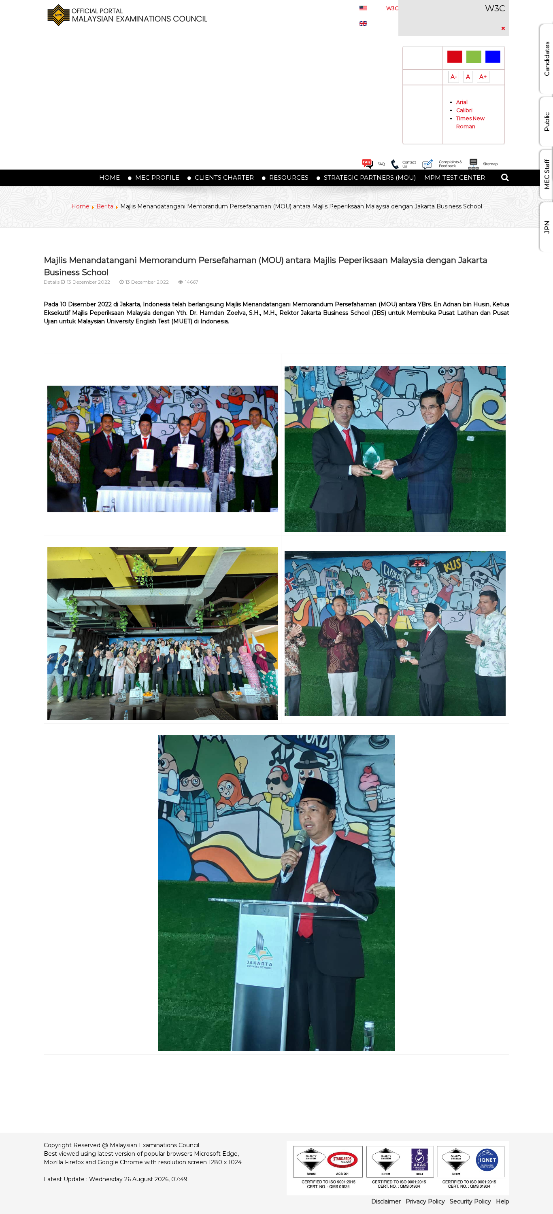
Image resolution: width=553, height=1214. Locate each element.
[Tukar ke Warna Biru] (493, 56)
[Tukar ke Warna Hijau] (474, 56)
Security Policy (470, 1201)
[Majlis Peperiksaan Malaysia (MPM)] (125, 15)
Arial (462, 102)
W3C (392, 8)
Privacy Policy (425, 1201)
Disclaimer (386, 1201)
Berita (104, 206)
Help (502, 1201)
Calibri (464, 110)
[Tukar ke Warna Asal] (455, 56)
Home (80, 206)
